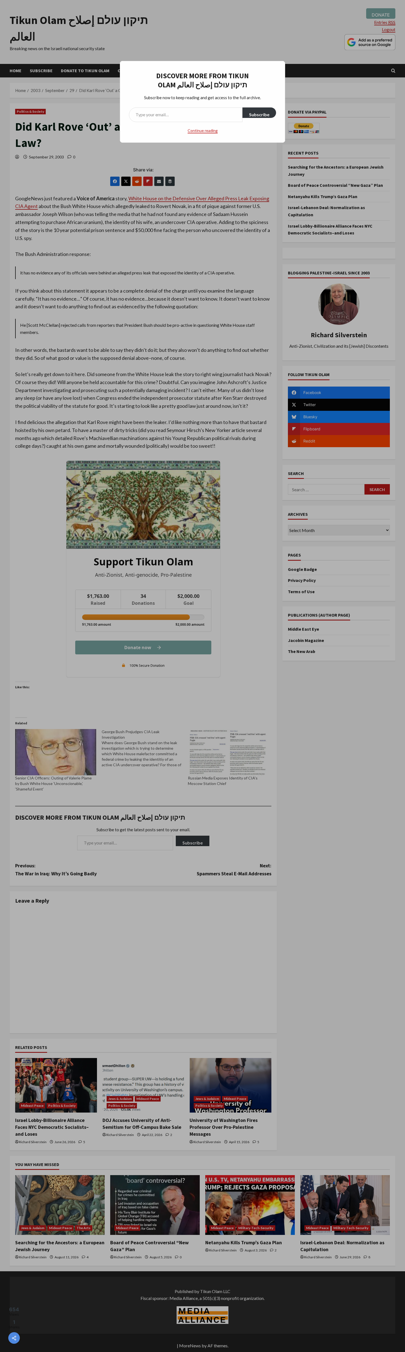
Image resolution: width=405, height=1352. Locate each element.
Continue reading (203, 130)
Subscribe (259, 114)
